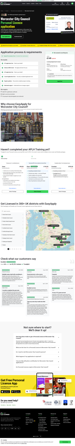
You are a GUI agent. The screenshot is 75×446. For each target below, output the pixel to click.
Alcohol (7, 10)
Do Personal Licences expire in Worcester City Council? (32, 367)
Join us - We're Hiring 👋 (30, 420)
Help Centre (65, 417)
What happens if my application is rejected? (28, 356)
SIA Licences (40, 425)
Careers (36, 3)
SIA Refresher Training (42, 424)
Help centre (9, 405)
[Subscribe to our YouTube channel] (12, 428)
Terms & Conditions (67, 422)
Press (27, 424)
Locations (33, 3)
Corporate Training (41, 429)
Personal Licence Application (16, 10)
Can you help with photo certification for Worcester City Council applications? (34, 361)
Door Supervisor (42, 419)
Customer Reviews (29, 419)
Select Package (12, 191)
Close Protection (42, 422)
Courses (23, 3)
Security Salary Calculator (55, 423)
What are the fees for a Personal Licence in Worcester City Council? (36, 347)
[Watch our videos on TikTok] (18, 428)
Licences (28, 3)
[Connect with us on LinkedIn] (15, 428)
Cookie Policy (24, 443)
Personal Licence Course (43, 430)
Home (2, 10)
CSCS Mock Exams (54, 419)
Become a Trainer (29, 422)
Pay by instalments (12, 188)
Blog (40, 3)
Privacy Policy (66, 420)
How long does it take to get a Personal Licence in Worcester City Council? (35, 337)
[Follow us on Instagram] (5, 428)
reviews (45, 0)
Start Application (6, 36)
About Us (27, 417)
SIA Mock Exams (54, 417)
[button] (59, 247)
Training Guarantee (66, 419)
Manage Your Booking (55, 425)
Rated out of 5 (15, 264)
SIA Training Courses (42, 417)
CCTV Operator (42, 420)
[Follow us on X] (8, 428)
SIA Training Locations (42, 427)
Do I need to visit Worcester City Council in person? (31, 352)
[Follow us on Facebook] (2, 428)
